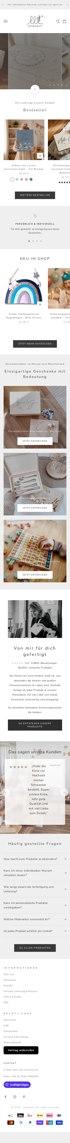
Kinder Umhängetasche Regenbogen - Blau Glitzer (24, 316)
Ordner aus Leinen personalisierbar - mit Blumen (24, 167)
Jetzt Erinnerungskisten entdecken (35, 72)
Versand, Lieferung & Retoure (21, 991)
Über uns (9, 974)
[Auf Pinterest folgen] (24, 1097)
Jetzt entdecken (35, 441)
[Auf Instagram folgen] (15, 1097)
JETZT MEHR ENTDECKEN (35, 343)
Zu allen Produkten (35, 947)
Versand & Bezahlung (16, 1037)
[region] (35, 61)
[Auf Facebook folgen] (5, 1097)
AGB (6, 1025)
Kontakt (8, 985)
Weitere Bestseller (35, 195)
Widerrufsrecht (12, 1042)
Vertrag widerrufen (21, 1050)
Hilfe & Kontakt (12, 996)
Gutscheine (10, 980)
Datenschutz (11, 1031)
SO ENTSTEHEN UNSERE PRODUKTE (35, 725)
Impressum (10, 1020)
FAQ (6, 1002)
